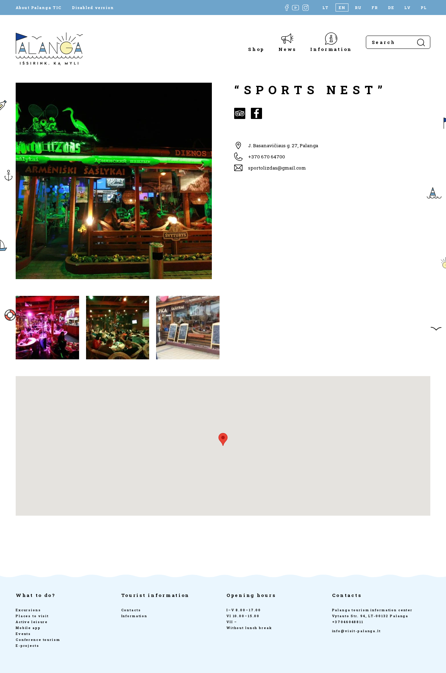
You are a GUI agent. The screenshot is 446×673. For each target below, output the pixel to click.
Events (23, 633)
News (287, 49)
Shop (256, 49)
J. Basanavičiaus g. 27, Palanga (283, 145)
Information (331, 49)
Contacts (131, 610)
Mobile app (28, 628)
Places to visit (32, 616)
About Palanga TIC (38, 7)
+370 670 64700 (266, 157)
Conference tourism (38, 639)
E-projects (27, 645)
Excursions (28, 610)
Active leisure (32, 622)
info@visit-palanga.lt (356, 631)
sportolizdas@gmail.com (277, 168)
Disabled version (93, 7)
